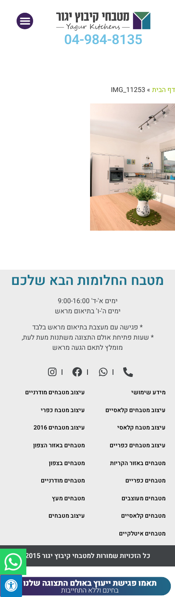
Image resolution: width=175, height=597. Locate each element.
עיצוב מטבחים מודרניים (55, 392)
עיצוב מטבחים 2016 (59, 427)
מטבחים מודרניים (63, 480)
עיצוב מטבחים (66, 515)
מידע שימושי (148, 392)
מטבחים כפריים (145, 480)
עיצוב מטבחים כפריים (138, 445)
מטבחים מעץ (68, 498)
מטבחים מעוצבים (143, 498)
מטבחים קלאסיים (143, 515)
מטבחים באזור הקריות (138, 463)
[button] (25, 21)
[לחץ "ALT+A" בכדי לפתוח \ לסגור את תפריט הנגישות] (11, 586)
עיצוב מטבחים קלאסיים (135, 410)
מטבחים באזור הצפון (59, 445)
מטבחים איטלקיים (142, 533)
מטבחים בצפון (67, 463)
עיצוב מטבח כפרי (63, 410)
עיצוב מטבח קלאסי (141, 427)
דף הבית (163, 90)
